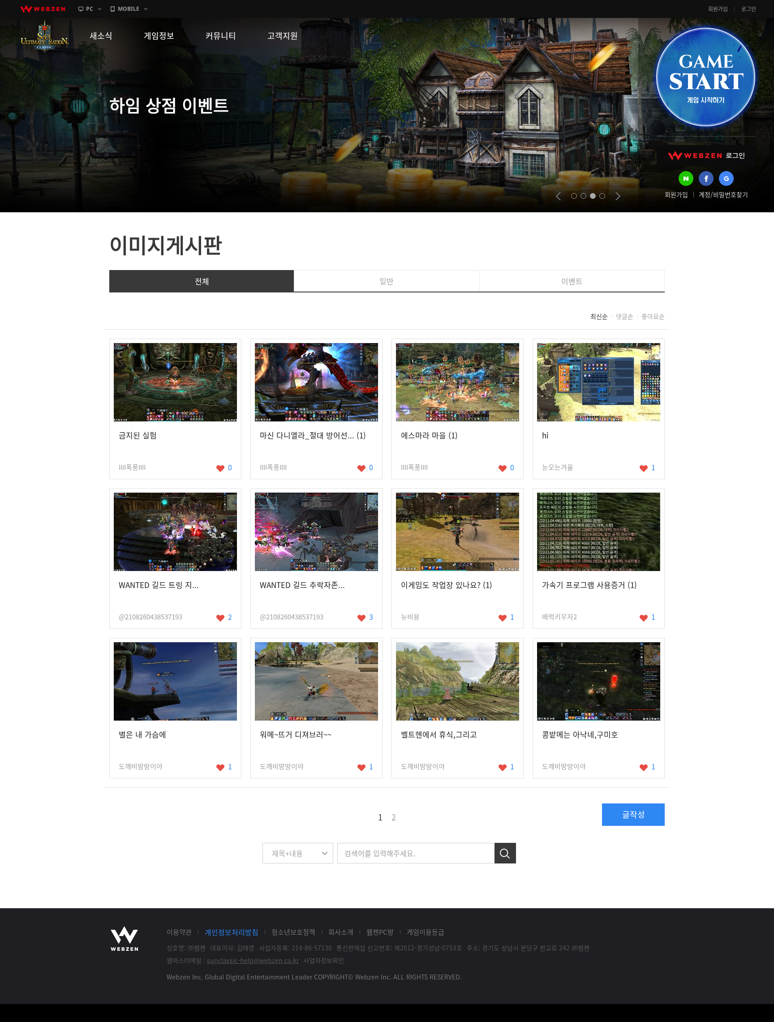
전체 (202, 281)
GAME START (705, 77)
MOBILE (128, 9)
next (617, 196)
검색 (505, 853)
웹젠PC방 (380, 932)
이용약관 (179, 932)
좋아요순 (653, 316)
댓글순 (624, 316)
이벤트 (572, 281)
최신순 (599, 316)
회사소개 (340, 932)
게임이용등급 (425, 932)
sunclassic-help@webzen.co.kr (253, 960)
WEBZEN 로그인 (706, 155)
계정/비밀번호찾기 (723, 194)
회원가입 (718, 9)
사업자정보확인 (323, 960)
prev (558, 196)
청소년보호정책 (293, 932)
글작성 (633, 814)
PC (89, 9)
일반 (386, 281)
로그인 (748, 9)
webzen (42, 9)
